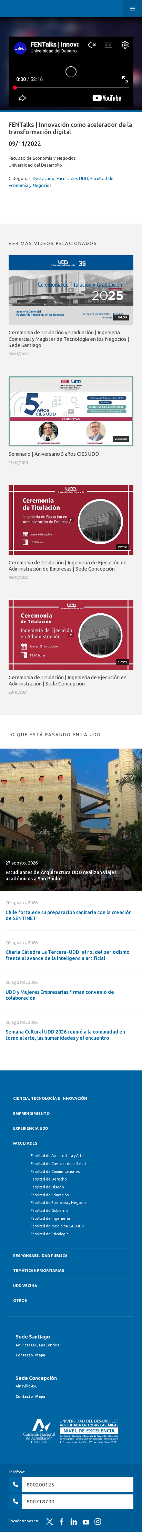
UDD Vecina (25, 1286)
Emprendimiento (31, 1113)
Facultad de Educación (50, 1195)
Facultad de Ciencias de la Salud (58, 1164)
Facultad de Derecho (49, 1179)
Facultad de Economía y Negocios (59, 1202)
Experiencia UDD (30, 1128)
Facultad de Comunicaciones (55, 1171)
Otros (20, 1300)
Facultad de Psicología (50, 1234)
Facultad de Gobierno (49, 1210)
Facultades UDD (72, 178)
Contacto (24, 1355)
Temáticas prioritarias (38, 1270)
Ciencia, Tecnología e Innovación (50, 1098)
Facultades (25, 1143)
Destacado (43, 178)
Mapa (40, 1355)
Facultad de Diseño (47, 1187)
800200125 (40, 1484)
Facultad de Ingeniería (50, 1218)
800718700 (40, 1501)
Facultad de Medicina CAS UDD (57, 1226)
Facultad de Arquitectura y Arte (57, 1156)
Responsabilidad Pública (40, 1256)
